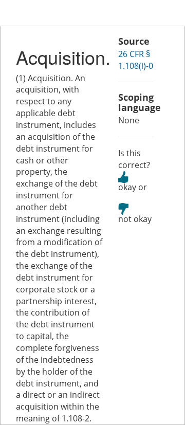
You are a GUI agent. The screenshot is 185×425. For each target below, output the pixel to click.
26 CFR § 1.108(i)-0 (135, 59)
